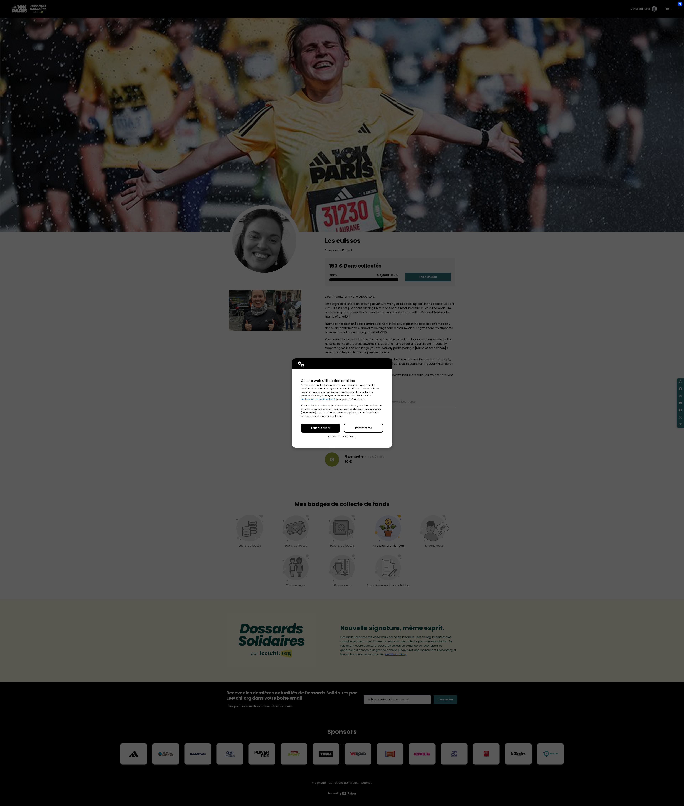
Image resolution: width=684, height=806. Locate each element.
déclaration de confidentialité (318, 399)
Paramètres (363, 428)
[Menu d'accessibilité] (680, 4)
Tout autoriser (320, 428)
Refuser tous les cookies (342, 436)
